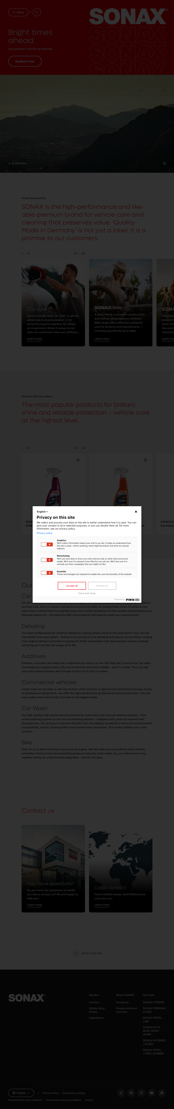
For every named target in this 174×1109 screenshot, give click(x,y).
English (41, 511)
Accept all (71, 585)
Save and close (87, 593)
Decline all (102, 585)
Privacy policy (44, 533)
